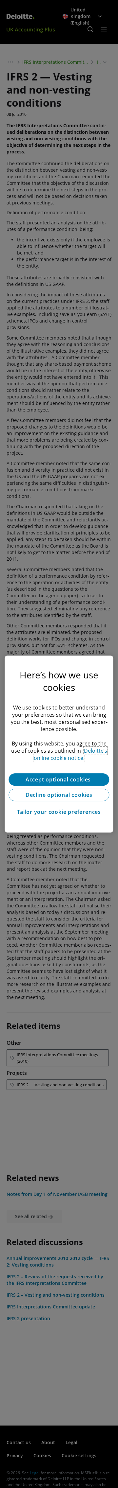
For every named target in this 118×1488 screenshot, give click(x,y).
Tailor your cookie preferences (59, 811)
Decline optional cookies (59, 794)
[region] (59, 744)
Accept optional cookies (59, 779)
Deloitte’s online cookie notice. (70, 754)
